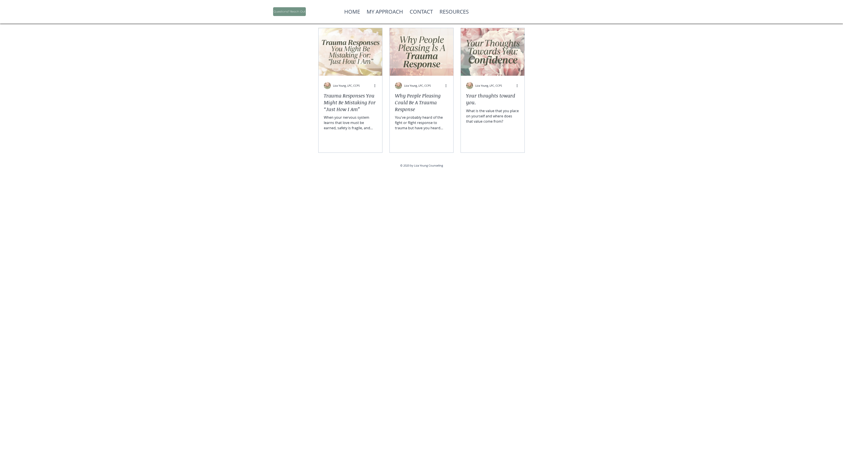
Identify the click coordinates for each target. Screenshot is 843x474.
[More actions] (376, 85)
